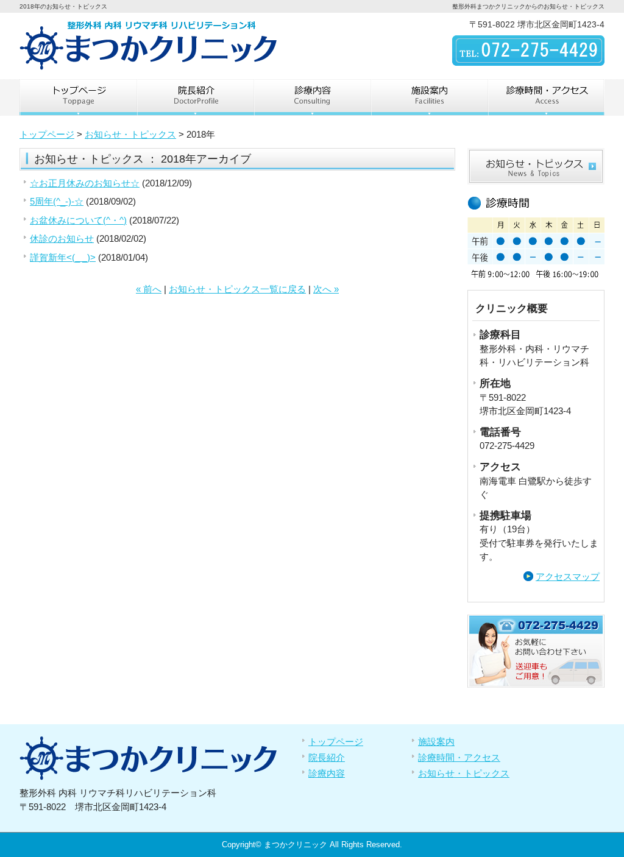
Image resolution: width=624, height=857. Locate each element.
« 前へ (148, 289)
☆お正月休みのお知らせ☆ (85, 183)
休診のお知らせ (62, 238)
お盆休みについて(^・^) (78, 220)
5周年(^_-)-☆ (56, 201)
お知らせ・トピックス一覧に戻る (237, 289)
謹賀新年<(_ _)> (63, 257)
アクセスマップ (568, 576)
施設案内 (429, 97)
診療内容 (312, 97)
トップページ (78, 97)
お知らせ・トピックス (130, 134)
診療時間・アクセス (546, 97)
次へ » (326, 289)
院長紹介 (195, 97)
